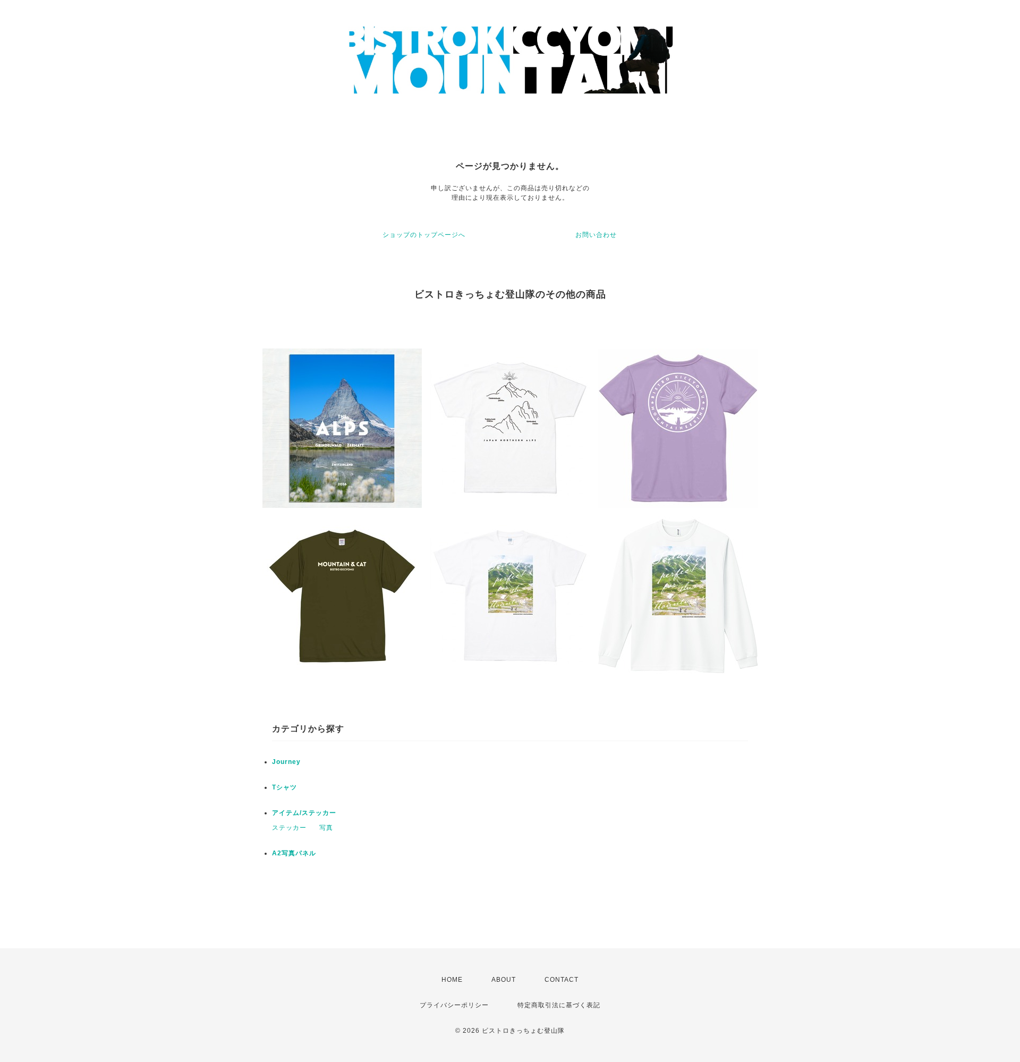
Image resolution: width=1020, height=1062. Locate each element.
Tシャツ (284, 787)
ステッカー (289, 827)
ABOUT (503, 979)
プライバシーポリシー (454, 1005)
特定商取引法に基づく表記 (558, 1005)
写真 (326, 827)
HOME (452, 979)
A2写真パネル (294, 853)
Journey (286, 762)
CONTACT (562, 979)
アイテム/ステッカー (304, 813)
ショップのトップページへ (423, 235)
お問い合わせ (596, 235)
